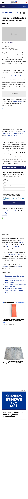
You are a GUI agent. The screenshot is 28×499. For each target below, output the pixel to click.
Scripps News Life (7, 13)
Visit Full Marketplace (20, 302)
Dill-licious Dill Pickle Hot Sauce (15, 247)
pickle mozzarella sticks (11, 211)
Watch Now (23, 2)
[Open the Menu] (2, 2)
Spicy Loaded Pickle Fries (11, 135)
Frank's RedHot (9, 42)
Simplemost (5, 266)
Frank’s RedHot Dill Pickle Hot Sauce (15, 76)
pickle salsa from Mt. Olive (11, 254)
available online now (18, 101)
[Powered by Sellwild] (23, 390)
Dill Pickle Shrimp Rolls (17, 133)
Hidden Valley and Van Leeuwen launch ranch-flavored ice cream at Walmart (14, 290)
